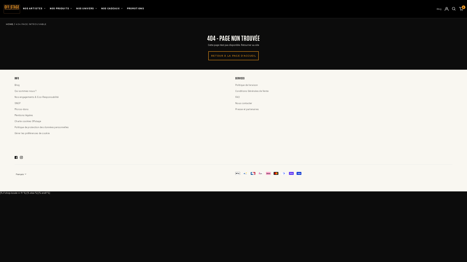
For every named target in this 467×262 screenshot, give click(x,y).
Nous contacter (243, 103)
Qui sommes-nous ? (25, 91)
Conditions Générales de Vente (252, 91)
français (20, 174)
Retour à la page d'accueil (233, 55)
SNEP (17, 103)
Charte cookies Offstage (28, 121)
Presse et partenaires (247, 109)
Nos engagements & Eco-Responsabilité (37, 97)
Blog (439, 8)
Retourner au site (250, 44)
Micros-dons (21, 109)
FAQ (237, 97)
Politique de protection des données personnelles (42, 127)
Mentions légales (24, 115)
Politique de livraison (246, 85)
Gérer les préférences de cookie (32, 133)
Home (10, 24)
